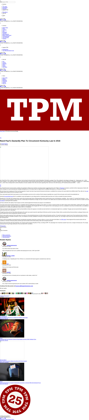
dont (8, 263)
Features (4, 38)
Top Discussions (6, 237)
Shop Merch (5, 12)
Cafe (3, 30)
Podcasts (4, 8)
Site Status (4, 67)
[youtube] (5, 20)
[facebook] (1, 20)
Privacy (4, 65)
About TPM (4, 77)
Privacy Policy (11, 419)
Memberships (5, 49)
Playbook (62, 188)
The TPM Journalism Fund (8, 50)
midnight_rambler (11, 255)
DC (0, 137)
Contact (4, 62)
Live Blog (4, 29)
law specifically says (8, 196)
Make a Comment (6, 234)
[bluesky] (0, 20)
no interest (2, 200)
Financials (4, 81)
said (87, 191)
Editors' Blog (5, 27)
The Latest (4, 6)
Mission (4, 79)
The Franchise (5, 37)
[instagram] (4, 20)
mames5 (8, 272)
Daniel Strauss (4, 143)
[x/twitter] (3, 20)
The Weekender (5, 36)
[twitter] (2, 418)
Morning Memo (5, 34)
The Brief (4, 33)
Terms (3, 64)
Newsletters (5, 7)
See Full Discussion (6, 236)
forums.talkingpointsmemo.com (24, 286)
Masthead (4, 80)
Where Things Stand (6, 35)
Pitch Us (4, 83)
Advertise (4, 63)
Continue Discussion (4, 295)
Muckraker (4, 32)
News (3, 28)
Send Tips (2, 131)
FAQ (3, 61)
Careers (4, 82)
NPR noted (63, 219)
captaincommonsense (12, 245)
